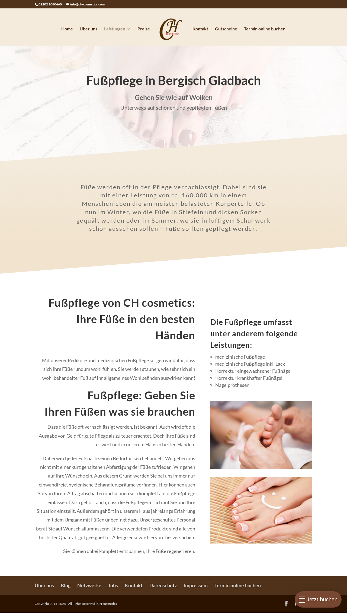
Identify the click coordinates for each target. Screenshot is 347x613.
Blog (65, 585)
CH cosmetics (107, 604)
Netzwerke (89, 585)
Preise (143, 29)
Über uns (88, 29)
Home (67, 29)
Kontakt (200, 29)
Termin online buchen (264, 29)
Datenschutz (163, 585)
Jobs (113, 585)
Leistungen (114, 29)
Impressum (196, 585)
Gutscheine (226, 29)
